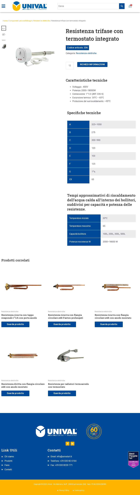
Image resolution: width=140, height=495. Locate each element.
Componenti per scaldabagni (20, 21)
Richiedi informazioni (92, 64)
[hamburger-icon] (3, 6)
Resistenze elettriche (41, 21)
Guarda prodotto (15, 324)
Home (5, 21)
